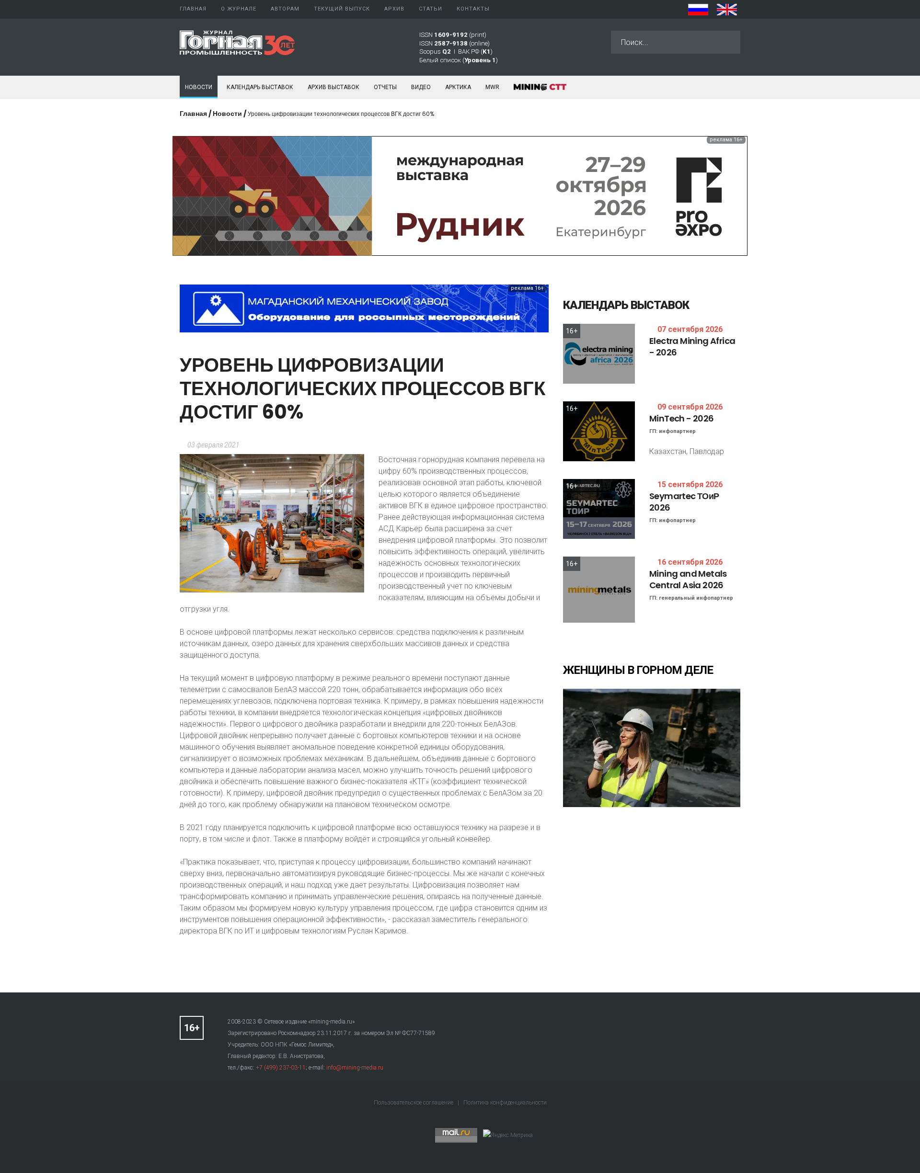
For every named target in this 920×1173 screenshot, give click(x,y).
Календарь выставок (260, 87)
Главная (193, 113)
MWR (492, 87)
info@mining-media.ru (354, 1067)
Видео (421, 87)
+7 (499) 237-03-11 (281, 1067)
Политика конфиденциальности (505, 1102)
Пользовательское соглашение (414, 1102)
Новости (198, 87)
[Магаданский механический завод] (364, 307)
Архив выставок (333, 87)
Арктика (458, 87)
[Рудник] (460, 195)
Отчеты (385, 87)
